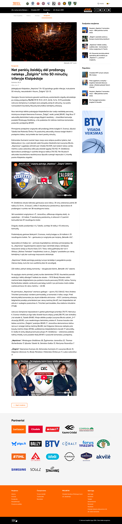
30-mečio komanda (93, 511)
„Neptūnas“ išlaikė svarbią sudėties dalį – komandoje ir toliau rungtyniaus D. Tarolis (98, 47)
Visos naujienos (18, 15)
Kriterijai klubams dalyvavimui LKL (97, 509)
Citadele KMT (35, 10)
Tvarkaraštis (40, 496)
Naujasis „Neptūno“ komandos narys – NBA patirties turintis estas (99, 30)
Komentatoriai (92, 501)
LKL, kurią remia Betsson (19, 10)
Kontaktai (90, 496)
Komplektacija (15, 501)
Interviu (29, 15)
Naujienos (46, 10)
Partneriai (90, 504)
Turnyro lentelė (41, 494)
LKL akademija (66, 496)
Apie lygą (90, 494)
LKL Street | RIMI (58, 10)
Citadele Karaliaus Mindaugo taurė (72, 494)
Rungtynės (47, 15)
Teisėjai (90, 499)
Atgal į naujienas (20, 405)
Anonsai (37, 15)
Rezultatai (40, 499)
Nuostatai (90, 506)
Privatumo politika (16, 504)
